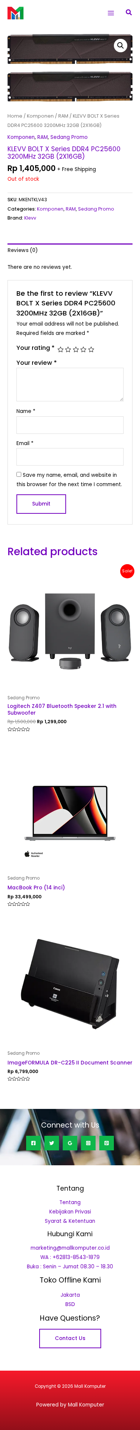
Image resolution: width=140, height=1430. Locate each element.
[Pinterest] (106, 1143)
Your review (36, 362)
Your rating (35, 347)
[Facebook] (33, 1143)
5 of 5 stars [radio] (91, 349)
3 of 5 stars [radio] (76, 349)
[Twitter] (51, 1143)
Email (25, 443)
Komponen (40, 116)
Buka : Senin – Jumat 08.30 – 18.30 (70, 1266)
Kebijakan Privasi (70, 1211)
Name (25, 411)
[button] (129, 13)
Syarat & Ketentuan (70, 1221)
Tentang (70, 1202)
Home (14, 116)
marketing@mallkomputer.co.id (70, 1248)
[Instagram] (88, 1143)
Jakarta (70, 1295)
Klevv (30, 218)
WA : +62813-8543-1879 (70, 1257)
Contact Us (70, 1338)
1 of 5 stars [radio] (60, 349)
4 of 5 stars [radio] (83, 349)
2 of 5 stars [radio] (68, 349)
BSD (70, 1304)
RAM (63, 116)
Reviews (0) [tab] (22, 250)
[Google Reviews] (70, 1143)
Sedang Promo (69, 137)
